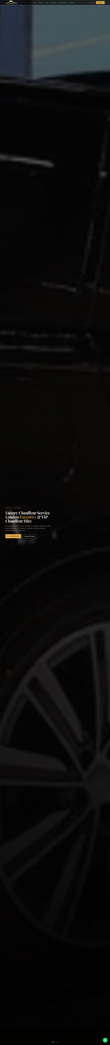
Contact (72, 2)
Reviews (53, 2)
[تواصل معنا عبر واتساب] (105, 1040)
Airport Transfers (62, 2)
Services (41, 2)
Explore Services (29, 536)
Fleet (47, 2)
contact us (100, 2)
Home (34, 2)
